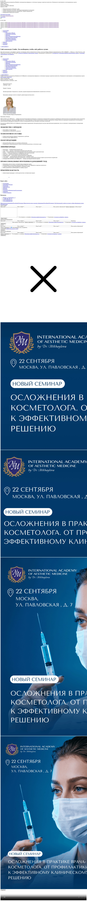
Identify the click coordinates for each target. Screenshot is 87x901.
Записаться (3, 17)
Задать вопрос (4, 77)
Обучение (5, 31)
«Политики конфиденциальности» (38, 217)
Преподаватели (9, 40)
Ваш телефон (21, 206)
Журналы (5, 188)
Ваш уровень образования (59, 206)
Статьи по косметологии (11, 39)
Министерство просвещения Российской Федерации (12, 203)
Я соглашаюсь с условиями (32, 217)
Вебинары (8, 35)
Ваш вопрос (79, 206)
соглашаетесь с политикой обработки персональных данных (65, 53)
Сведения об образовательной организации (12, 190)
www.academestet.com (7, 201)
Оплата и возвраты (7, 192)
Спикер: (8, 15)
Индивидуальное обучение (11, 37)
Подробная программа (5, 14)
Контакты (5, 44)
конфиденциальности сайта (12, 228)
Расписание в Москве (10, 32)
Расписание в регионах (11, 34)
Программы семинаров (11, 38)
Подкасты (5, 43)
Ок (1, 56)
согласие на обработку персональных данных (28, 53)
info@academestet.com (7, 199)
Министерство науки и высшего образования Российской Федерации (39, 203)
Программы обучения (7, 184)
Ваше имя (3, 206)
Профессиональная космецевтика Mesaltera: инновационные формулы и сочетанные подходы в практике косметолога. (33, 22)
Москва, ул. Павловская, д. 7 (9, 197)
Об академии (6, 30)
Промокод (73, 220)
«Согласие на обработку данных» (61, 217)
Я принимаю (58, 217)
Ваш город (38, 206)
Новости (5, 42)
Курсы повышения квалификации (13, 36)
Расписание (5, 185)
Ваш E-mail (38, 220)
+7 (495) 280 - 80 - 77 (7, 198)
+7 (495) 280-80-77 (4, 46)
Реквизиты (5, 191)
